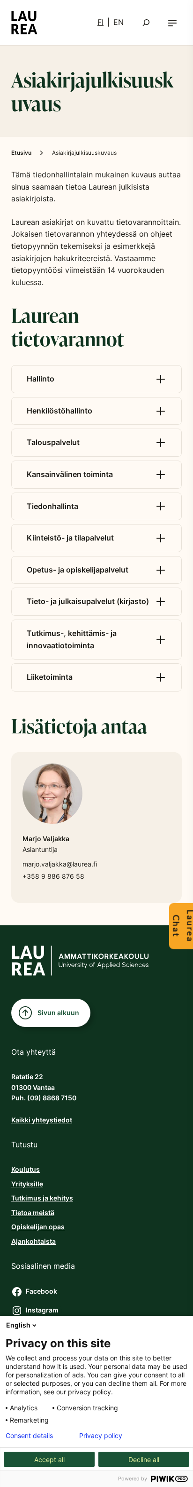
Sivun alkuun (58, 1013)
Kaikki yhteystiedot (41, 1120)
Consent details (29, 1435)
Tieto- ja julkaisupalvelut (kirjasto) (88, 601)
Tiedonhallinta (52, 506)
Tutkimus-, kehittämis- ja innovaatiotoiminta (72, 639)
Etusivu (21, 152)
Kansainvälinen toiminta (70, 474)
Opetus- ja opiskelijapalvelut (77, 569)
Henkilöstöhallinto (59, 410)
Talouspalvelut (53, 442)
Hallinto (40, 378)
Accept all (49, 1459)
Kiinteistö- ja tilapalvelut (70, 537)
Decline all (143, 1459)
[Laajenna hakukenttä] (146, 22)
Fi (100, 22)
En (118, 22)
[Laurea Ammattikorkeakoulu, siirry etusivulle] (24, 22)
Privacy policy (100, 1435)
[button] (172, 22)
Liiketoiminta (50, 677)
